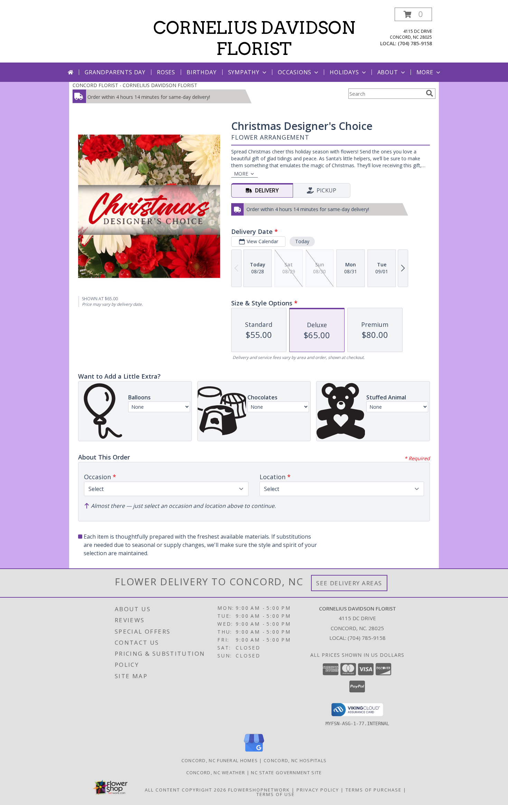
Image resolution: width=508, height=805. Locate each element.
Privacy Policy (318, 790)
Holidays (344, 72)
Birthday (201, 72)
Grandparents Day (115, 72)
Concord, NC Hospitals (295, 760)
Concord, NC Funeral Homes (219, 760)
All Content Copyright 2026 (185, 790)
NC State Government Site (286, 772)
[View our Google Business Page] (254, 752)
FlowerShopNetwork (259, 790)
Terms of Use (275, 794)
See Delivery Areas (349, 583)
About (387, 72)
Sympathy (244, 72)
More (424, 72)
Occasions (294, 72)
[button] (413, 14)
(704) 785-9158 (415, 43)
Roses (166, 72)
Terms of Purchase (374, 790)
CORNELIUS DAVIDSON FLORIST (254, 38)
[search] (429, 93)
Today (302, 241)
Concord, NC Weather (215, 772)
